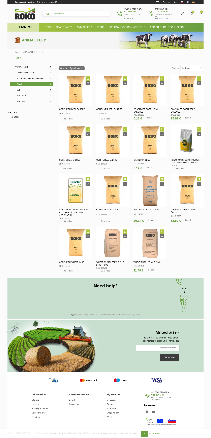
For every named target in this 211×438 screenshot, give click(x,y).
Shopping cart (113, 413)
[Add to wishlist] (88, 83)
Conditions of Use (40, 413)
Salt (18, 90)
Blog (175, 2)
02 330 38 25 (161, 11)
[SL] (182, 2)
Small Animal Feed (25, 73)
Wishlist (110, 417)
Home (17, 52)
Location (35, 404)
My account (112, 400)
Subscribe (170, 357)
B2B (157, 2)
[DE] (193, 2)
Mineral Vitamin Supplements (30, 78)
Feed (19, 84)
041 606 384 (130, 11)
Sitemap (35, 400)
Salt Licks (21, 101)
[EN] (188, 2)
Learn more (154, 434)
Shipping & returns (40, 408)
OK (144, 433)
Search (72, 400)
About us (166, 2)
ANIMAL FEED (21, 67)
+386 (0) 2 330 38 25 (183, 303)
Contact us (74, 404)
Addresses (111, 408)
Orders (110, 404)
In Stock (15, 116)
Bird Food (21, 96)
